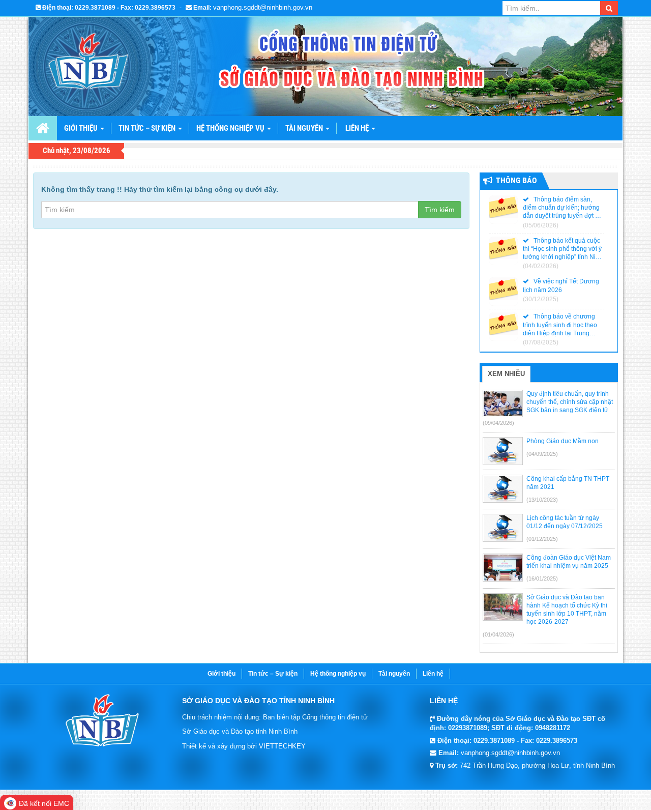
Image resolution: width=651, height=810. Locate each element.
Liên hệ (357, 128)
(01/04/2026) (498, 634)
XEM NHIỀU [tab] (506, 374)
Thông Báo (516, 180)
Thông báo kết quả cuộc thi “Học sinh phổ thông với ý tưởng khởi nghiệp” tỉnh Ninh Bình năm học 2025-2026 (563, 249)
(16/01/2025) (542, 578)
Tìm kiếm (440, 210)
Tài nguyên (394, 673)
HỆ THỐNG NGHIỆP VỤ (231, 128)
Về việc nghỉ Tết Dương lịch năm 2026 (561, 285)
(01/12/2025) (542, 539)
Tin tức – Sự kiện (148, 128)
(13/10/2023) (542, 500)
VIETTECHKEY (282, 746)
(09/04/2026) (498, 423)
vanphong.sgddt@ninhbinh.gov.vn (262, 7)
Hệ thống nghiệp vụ (338, 673)
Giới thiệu (221, 673)
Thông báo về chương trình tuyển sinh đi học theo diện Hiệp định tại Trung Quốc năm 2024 (560, 325)
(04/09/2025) (542, 454)
